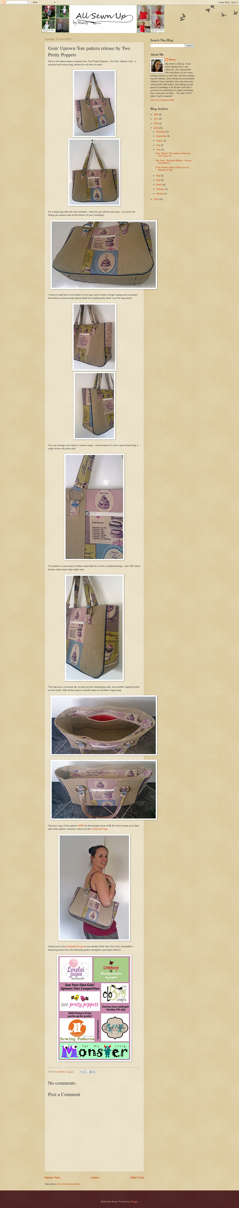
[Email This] (81, 1071)
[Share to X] (87, 1071)
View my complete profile (162, 100)
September (161, 136)
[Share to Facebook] (91, 1071)
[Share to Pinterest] (94, 1071)
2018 (156, 114)
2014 (156, 199)
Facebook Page (99, 829)
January (160, 193)
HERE (81, 826)
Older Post (137, 1177)
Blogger (134, 1201)
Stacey (172, 59)
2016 (156, 123)
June (158, 149)
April (158, 180)
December (161, 131)
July (158, 145)
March (159, 184)
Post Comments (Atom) (69, 1184)
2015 (156, 128)
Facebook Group (74, 946)
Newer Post (52, 1177)
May (158, 175)
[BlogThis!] (84, 1071)
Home (95, 1177)
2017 (156, 119)
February (160, 189)
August (160, 140)
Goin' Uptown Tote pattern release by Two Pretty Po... (173, 154)
